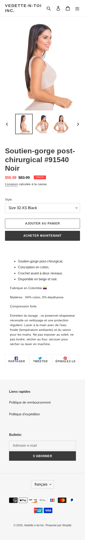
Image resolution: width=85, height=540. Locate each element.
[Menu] (77, 8)
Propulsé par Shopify (58, 525)
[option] (24, 124)
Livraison (11, 184)
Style (8, 199)
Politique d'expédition (24, 414)
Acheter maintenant (42, 235)
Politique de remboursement (30, 402)
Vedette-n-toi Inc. (23, 8)
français (41, 484)
